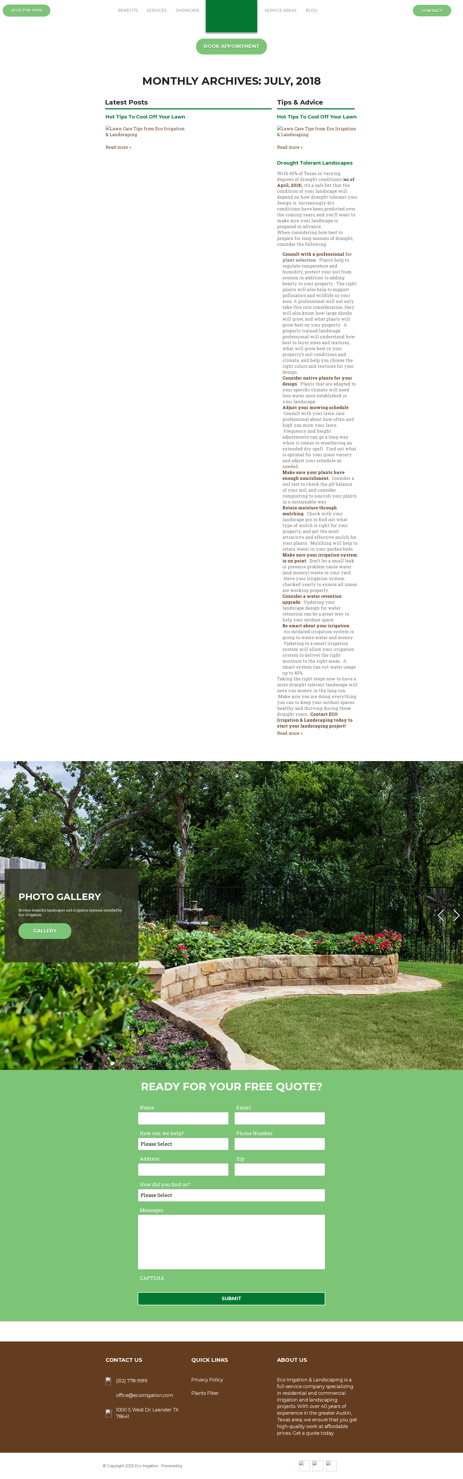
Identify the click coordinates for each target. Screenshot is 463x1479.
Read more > (118, 147)
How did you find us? (165, 1184)
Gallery (45, 931)
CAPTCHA (152, 1278)
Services (157, 10)
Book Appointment (231, 46)
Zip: (240, 1158)
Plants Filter (205, 1393)
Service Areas (281, 10)
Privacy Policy (207, 1380)
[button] (456, 915)
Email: (244, 1107)
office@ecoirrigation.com (144, 1395)
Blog (311, 10)
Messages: (152, 1210)
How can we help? (162, 1133)
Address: (150, 1158)
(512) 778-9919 (26, 10)
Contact (432, 10)
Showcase (187, 10)
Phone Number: (254, 1133)
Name (147, 1107)
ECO (231, 16)
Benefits (128, 10)
